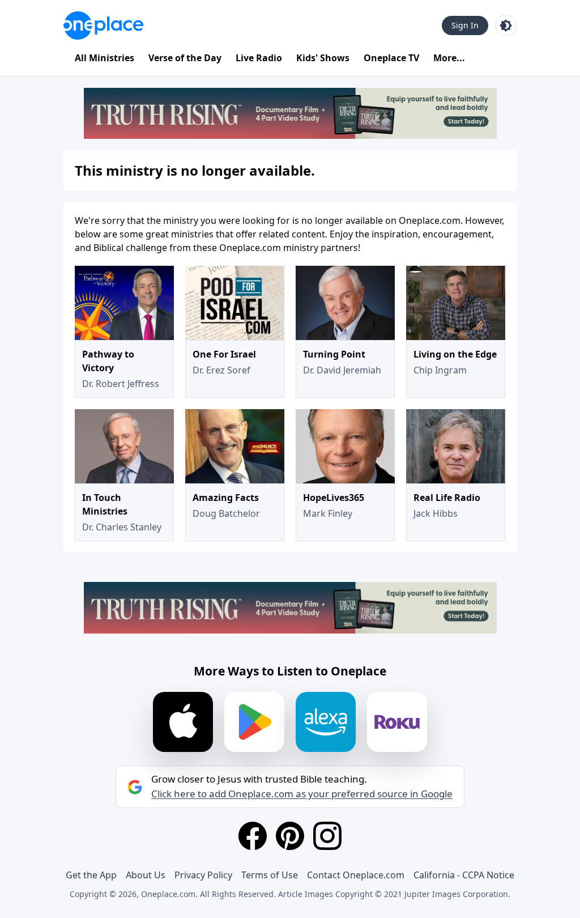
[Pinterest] (290, 836)
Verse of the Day (184, 58)
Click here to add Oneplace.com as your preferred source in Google (302, 794)
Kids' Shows (322, 58)
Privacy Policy (203, 875)
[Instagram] (327, 836)
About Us (145, 875)
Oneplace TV (391, 58)
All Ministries (104, 58)
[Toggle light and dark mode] (506, 25)
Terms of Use (269, 875)
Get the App (91, 875)
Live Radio (259, 58)
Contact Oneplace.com (355, 875)
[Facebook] (252, 836)
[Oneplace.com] (103, 25)
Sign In (465, 25)
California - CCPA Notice (463, 875)
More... (449, 58)
